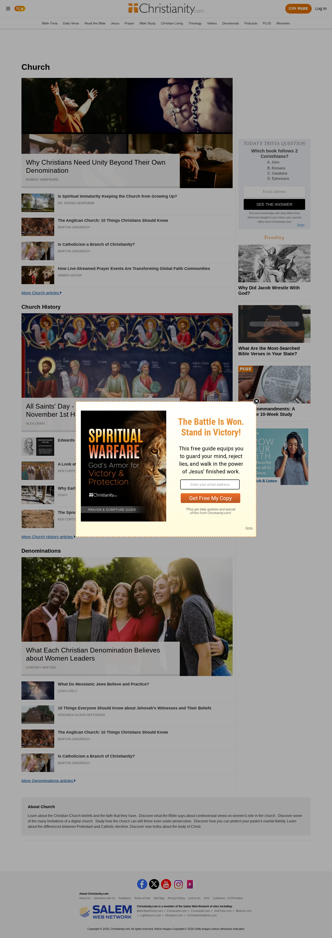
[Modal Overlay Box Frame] (166, 469)
